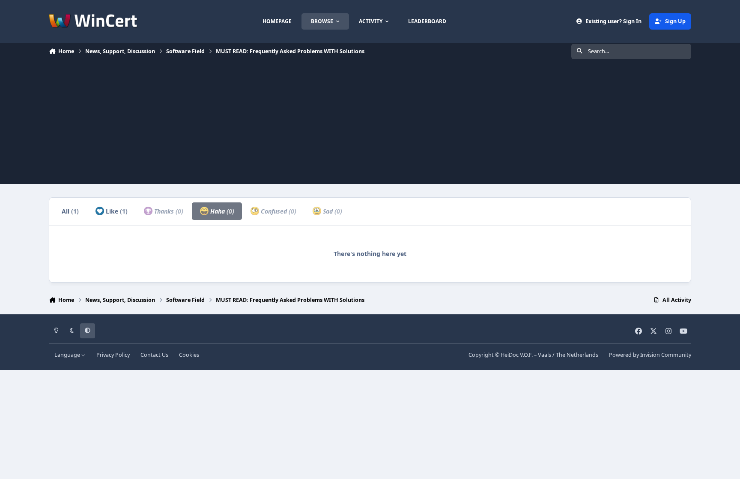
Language (67, 354)
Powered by (650, 354)
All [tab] (70, 211)
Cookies (189, 354)
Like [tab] (116, 211)
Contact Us (154, 354)
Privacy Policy (113, 354)
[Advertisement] (370, 124)
